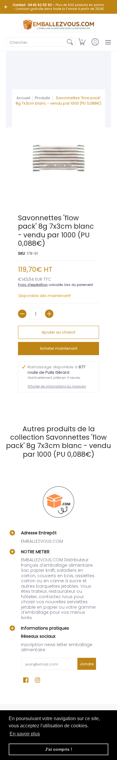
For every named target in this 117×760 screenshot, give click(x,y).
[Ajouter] (49, 314)
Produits (42, 97)
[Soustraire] (22, 314)
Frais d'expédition (33, 284)
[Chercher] (70, 41)
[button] (81, 42)
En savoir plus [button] (25, 733)
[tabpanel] (58, 402)
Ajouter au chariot (58, 332)
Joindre (87, 663)
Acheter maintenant (58, 348)
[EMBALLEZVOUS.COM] (58, 25)
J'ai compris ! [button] (58, 749)
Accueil (23, 97)
